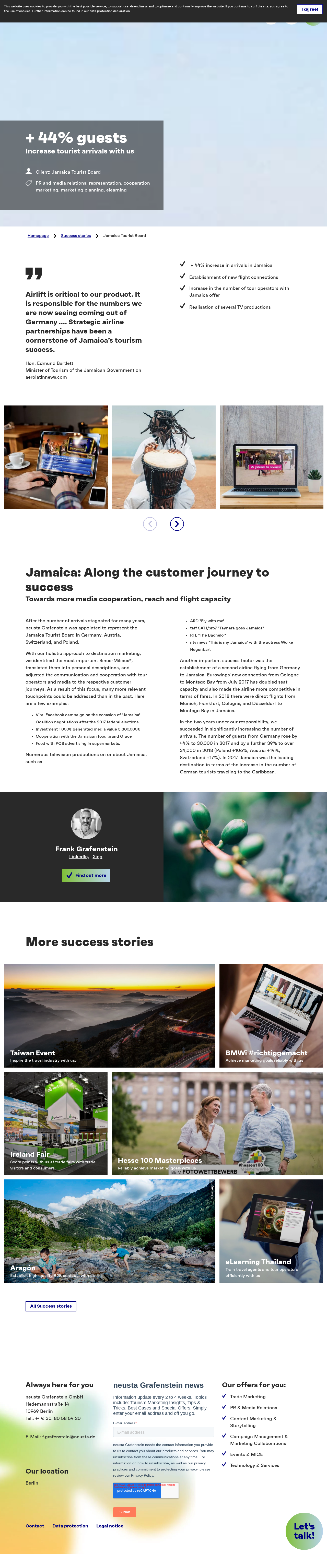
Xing (97, 857)
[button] (86, 875)
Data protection (70, 1526)
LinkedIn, (79, 857)
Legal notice (109, 1526)
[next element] (177, 524)
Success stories (76, 236)
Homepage (38, 236)
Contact (35, 1526)
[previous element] (150, 524)
